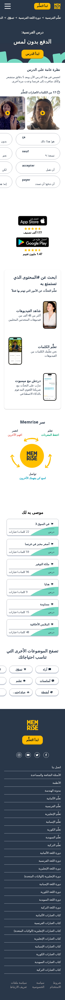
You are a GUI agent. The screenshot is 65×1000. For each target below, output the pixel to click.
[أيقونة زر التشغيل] (42, 113)
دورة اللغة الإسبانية (50, 884)
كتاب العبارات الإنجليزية (47, 938)
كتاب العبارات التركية (49, 970)
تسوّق (10, 18)
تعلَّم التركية (54, 845)
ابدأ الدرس (32, 54)
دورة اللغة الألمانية (50, 853)
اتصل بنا (56, 767)
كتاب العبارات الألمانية (48, 915)
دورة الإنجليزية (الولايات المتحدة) (42, 876)
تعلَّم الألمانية (54, 798)
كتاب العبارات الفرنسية (47, 923)
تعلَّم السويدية (53, 837)
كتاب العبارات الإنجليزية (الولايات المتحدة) (37, 931)
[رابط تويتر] (37, 755)
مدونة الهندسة (53, 790)
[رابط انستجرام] (19, 755)
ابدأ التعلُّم (42, 6)
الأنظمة (57, 783)
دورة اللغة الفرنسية (30, 18)
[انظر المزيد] (7, 6)
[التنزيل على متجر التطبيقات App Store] (32, 221)
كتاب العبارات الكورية (48, 954)
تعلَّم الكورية (54, 829)
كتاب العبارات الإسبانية (48, 946)
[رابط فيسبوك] (46, 755)
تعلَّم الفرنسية (53, 18)
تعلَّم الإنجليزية (53, 814)
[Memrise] (57, 6)
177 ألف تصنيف (32, 232)
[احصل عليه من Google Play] (32, 242)
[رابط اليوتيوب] (28, 755)
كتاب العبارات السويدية (48, 962)
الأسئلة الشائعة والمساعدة (46, 775)
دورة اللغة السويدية (50, 899)
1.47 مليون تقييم (32, 254)
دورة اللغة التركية (51, 907)
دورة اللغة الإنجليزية (49, 868)
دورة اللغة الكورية (51, 892)
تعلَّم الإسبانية (53, 822)
